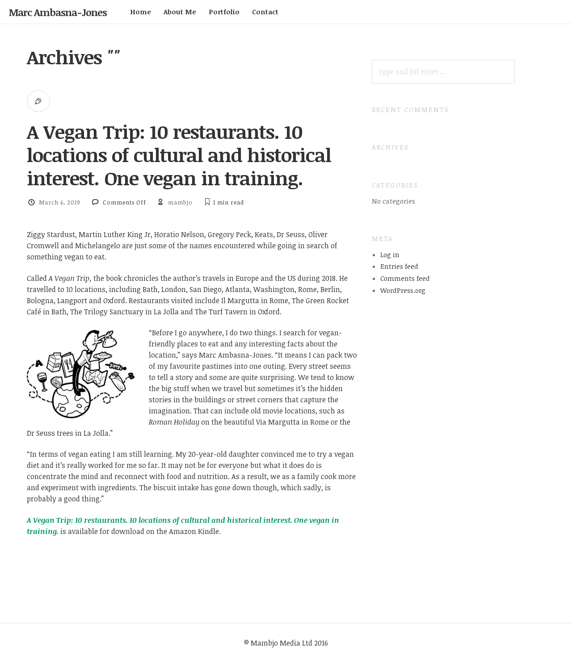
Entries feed (399, 266)
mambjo (180, 202)
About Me (180, 11)
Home (140, 11)
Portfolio (224, 11)
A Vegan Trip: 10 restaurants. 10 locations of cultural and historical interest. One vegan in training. (179, 154)
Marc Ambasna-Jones (58, 12)
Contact (265, 11)
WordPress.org (402, 290)
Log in (390, 254)
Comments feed (405, 278)
